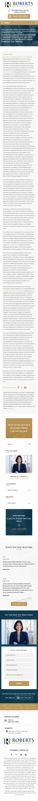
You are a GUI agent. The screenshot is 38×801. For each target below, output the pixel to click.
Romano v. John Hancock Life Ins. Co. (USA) (16, 57)
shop (25, 387)
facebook (18, 387)
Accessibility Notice (10, 793)
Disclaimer (21, 793)
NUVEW (7, 791)
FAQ (15, 708)
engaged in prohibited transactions (13, 291)
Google (26, 755)
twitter (22, 387)
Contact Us (29, 708)
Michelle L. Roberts (19, 476)
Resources (8, 708)
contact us (10, 408)
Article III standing (12, 245)
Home (4, 705)
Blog (21, 708)
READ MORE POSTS (19, 604)
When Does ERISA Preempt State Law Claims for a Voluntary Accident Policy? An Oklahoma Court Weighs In (19, 564)
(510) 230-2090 (20, 16)
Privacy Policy (30, 793)
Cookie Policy (19, 795)
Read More (6, 569)
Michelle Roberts (15, 705)
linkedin (21, 755)
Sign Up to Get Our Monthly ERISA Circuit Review (19, 428)
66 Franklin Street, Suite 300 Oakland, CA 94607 (20, 11)
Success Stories (29, 705)
